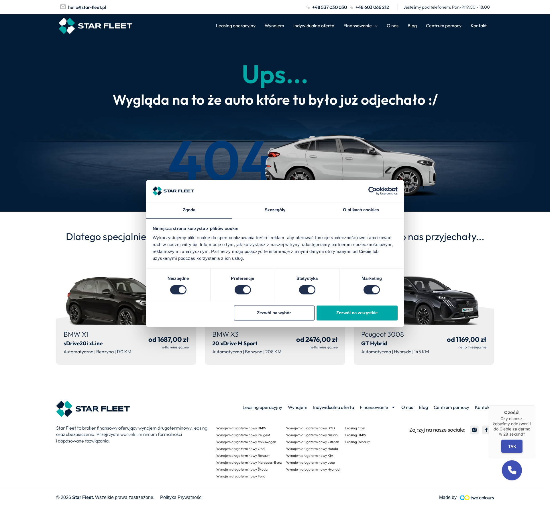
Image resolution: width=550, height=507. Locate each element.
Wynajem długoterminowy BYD (310, 428)
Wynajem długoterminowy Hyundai (313, 469)
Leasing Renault (357, 442)
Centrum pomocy (443, 25)
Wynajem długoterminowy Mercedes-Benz (249, 462)
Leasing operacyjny (236, 25)
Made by (448, 497)
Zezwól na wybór (274, 312)
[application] (375, 26)
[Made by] (476, 497)
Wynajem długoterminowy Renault (243, 455)
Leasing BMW (355, 435)
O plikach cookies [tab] (361, 209)
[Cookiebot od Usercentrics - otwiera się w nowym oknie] (372, 191)
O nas (392, 25)
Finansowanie (357, 25)
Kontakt (479, 25)
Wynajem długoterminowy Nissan (312, 435)
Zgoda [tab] (189, 209)
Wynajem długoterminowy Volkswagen (246, 442)
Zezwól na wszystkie (357, 312)
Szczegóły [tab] (275, 209)
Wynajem (274, 25)
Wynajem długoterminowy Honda (312, 448)
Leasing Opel (355, 428)
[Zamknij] (535, 405)
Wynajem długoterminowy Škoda (242, 469)
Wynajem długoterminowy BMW (241, 428)
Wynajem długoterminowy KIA (309, 455)
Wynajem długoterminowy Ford (240, 476)
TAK (512, 446)
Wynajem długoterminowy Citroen (312, 442)
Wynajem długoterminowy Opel (240, 448)
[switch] (243, 290)
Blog (412, 25)
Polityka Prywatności (181, 497)
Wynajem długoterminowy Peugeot (243, 435)
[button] (512, 470)
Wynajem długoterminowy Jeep (310, 462)
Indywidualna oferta (313, 25)
